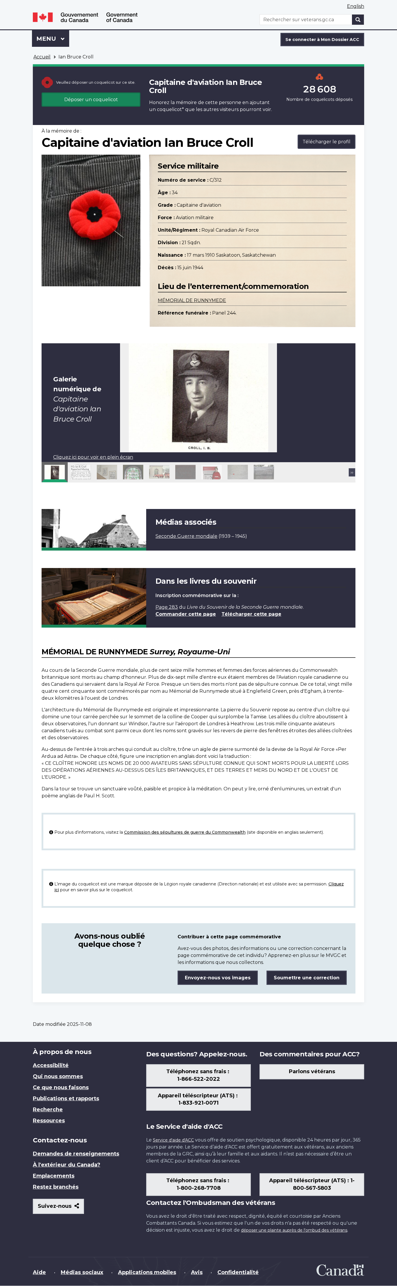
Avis (197, 1272)
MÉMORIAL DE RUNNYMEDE (192, 300)
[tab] (55, 472)
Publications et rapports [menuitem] (66, 1098)
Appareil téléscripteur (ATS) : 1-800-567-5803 (312, 1184)
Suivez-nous (61, 1208)
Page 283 (166, 607)
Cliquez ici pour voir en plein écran (93, 457)
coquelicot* (170, 109)
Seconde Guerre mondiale (186, 536)
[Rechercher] (358, 19)
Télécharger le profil (326, 141)
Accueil (42, 57)
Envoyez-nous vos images (218, 977)
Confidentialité (238, 1272)
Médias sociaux (82, 1272)
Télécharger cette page (251, 614)
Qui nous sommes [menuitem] (58, 1076)
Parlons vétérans (312, 1071)
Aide (39, 1272)
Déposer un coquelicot (91, 99)
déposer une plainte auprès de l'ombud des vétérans (294, 1230)
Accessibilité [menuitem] (51, 1065)
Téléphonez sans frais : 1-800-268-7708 (198, 1184)
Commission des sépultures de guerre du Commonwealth (185, 832)
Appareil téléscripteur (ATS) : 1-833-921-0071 (198, 1099)
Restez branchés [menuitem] (55, 1187)
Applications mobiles (147, 1272)
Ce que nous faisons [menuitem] (61, 1087)
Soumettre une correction (306, 977)
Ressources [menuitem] (49, 1120)
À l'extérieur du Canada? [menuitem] (66, 1165)
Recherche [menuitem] (48, 1109)
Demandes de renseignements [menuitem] (76, 1154)
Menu (52, 38)
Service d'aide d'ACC (173, 1140)
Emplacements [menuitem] (53, 1176)
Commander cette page (185, 614)
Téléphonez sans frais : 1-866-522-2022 (198, 1075)
